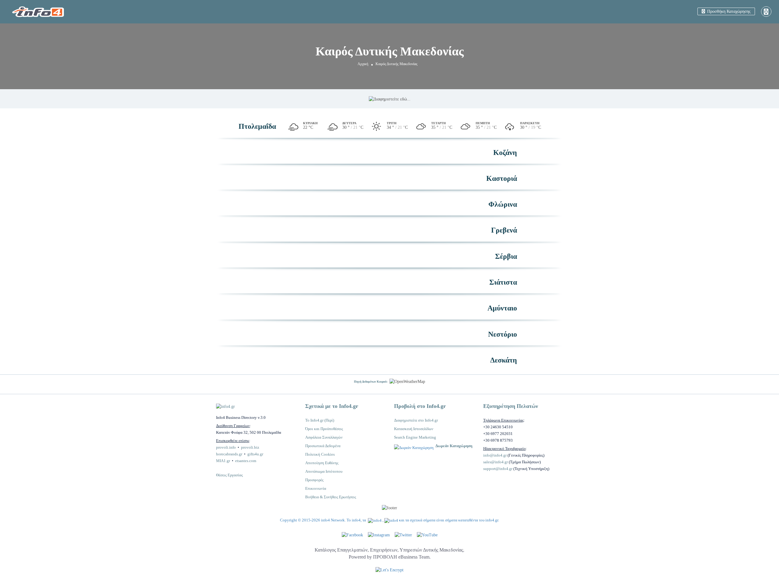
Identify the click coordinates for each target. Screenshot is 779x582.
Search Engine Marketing (415, 437)
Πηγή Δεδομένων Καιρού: (370, 381)
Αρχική (363, 63)
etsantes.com (245, 460)
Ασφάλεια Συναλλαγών (324, 437)
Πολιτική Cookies (320, 454)
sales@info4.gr (495, 462)
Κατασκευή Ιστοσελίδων (413, 428)
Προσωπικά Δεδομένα (323, 446)
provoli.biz (250, 447)
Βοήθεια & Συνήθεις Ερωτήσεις (330, 497)
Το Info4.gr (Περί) (319, 420)
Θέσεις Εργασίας (229, 475)
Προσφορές (314, 480)
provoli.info (226, 447)
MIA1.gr (223, 460)
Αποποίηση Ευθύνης (321, 463)
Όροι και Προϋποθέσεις (324, 428)
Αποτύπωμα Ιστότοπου (323, 471)
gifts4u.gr (255, 454)
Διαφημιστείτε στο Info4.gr (416, 420)
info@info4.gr (495, 455)
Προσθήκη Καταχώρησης (728, 11)
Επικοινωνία (315, 488)
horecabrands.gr (229, 454)
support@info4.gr (497, 468)
